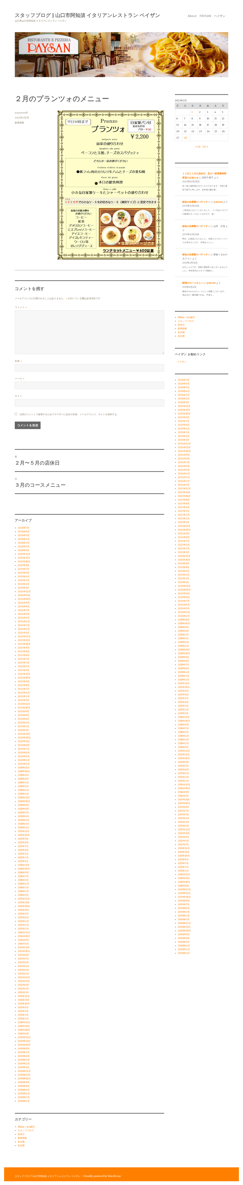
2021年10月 (24, 707)
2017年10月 (24, 835)
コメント (21, 307)
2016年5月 (23, 880)
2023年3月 (24, 662)
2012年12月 (24, 977)
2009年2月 (24, 1063)
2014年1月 (23, 943)
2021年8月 (23, 715)
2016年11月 (24, 865)
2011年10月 (24, 1003)
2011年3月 (23, 1014)
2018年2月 (23, 827)
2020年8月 (24, 745)
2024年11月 (24, 595)
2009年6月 (24, 1056)
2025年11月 (24, 557)
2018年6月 (23, 816)
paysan (218, 201)
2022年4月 (24, 692)
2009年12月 (24, 1037)
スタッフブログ (26, 1130)
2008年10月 (24, 1078)
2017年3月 (23, 857)
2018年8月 (23, 808)
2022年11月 (24, 673)
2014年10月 (24, 936)
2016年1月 (23, 895)
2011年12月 (24, 996)
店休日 (21, 1134)
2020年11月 (24, 733)
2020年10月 (24, 737)
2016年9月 (23, 872)
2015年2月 (23, 928)
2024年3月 (24, 625)
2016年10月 (24, 868)
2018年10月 (24, 801)
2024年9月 (24, 602)
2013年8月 (23, 954)
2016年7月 (23, 876)
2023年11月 (24, 640)
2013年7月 (23, 958)
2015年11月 (24, 902)
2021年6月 (23, 718)
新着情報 (19, 122)
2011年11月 (23, 999)
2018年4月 (23, 820)
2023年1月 (23, 670)
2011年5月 (23, 1011)
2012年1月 (23, 992)
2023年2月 (24, 666)
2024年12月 (24, 591)
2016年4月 (23, 883)
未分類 (21, 1141)
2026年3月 (24, 542)
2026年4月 (24, 539)
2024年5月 (24, 617)
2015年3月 (23, 924)
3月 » (205, 146)
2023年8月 (24, 651)
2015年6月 (23, 917)
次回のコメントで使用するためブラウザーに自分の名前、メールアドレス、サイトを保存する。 (69, 414)
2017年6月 (23, 850)
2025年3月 (23, 580)
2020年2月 (24, 763)
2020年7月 (24, 748)
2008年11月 (24, 1074)
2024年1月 (23, 632)
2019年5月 (23, 786)
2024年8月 (24, 606)
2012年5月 (23, 988)
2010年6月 (23, 1033)
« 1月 (198, 146)
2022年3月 (24, 696)
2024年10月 (24, 599)
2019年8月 (23, 778)
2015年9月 (23, 909)
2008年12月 (24, 1071)
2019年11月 (24, 767)
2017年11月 (23, 831)
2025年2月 (23, 584)
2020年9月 (24, 741)
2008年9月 (24, 1082)
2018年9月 (23, 805)
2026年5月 (23, 535)
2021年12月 (24, 703)
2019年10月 (24, 771)
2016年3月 (23, 887)
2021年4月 (23, 722)
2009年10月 (24, 1044)
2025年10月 (24, 561)
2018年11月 (24, 797)
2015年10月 (24, 906)
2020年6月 (24, 752)
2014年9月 (23, 939)
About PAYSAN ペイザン (206, 16)
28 (185, 137)
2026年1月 (23, 550)
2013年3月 (23, 969)
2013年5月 (23, 962)
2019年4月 (23, 790)
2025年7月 (23, 569)
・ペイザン (180, 361)
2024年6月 (24, 614)
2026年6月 (24, 531)
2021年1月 (23, 730)
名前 (18, 361)
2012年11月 (24, 981)
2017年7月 (23, 846)
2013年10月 (24, 951)
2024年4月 (24, 621)
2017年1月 (23, 861)
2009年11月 (24, 1041)
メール (19, 378)
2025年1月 (23, 587)
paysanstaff (21, 112)
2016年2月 (23, 891)
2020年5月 (24, 756)
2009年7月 (24, 1052)
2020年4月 (24, 760)
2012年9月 (23, 984)
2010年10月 (24, 1029)
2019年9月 (23, 775)
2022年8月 (24, 685)
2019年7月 (23, 782)
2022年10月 (24, 677)
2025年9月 (23, 565)
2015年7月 (23, 913)
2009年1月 (23, 1067)
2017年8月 (23, 842)
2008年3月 (24, 1097)
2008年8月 (24, 1086)
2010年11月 (24, 1026)
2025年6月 (23, 572)
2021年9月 (23, 711)
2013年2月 (23, 973)
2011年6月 (23, 1007)
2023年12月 (24, 636)
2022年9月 (24, 681)
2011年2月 (23, 1018)
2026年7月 (23, 527)
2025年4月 (24, 576)
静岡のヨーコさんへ (192, 282)
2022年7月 (23, 688)
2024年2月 (24, 629)
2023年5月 (23, 658)
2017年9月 (23, 838)
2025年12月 (24, 554)
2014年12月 (24, 932)
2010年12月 (24, 1022)
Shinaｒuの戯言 (26, 1126)
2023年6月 (24, 655)
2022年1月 (23, 700)
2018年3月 (23, 823)
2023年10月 (24, 643)
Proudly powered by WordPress (102, 1176)
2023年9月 (24, 647)
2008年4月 (24, 1093)
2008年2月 (24, 1101)
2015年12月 (24, 898)
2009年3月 (24, 1059)
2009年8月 (24, 1048)
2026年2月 (24, 546)
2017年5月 (23, 853)
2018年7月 (23, 812)
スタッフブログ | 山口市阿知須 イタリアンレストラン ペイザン (87, 15)
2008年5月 (24, 1089)
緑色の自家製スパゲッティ (196, 201)
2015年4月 (23, 921)
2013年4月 (23, 966)
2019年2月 (23, 793)
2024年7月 (24, 610)
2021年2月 (23, 726)
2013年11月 (24, 947)
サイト (18, 395)
